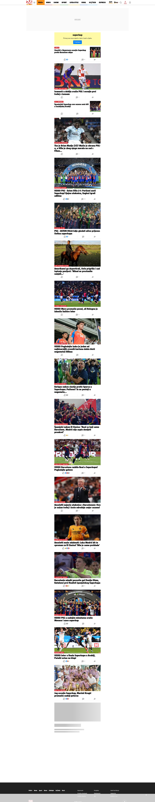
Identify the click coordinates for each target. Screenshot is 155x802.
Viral (63, 790)
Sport (40, 790)
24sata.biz (113, 793)
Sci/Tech (58, 790)
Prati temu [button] (77, 42)
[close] (146, 795)
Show (45, 790)
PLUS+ (30, 790)
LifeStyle (51, 790)
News (35, 790)
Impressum (80, 790)
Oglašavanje (97, 793)
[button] (120, 2)
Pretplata (96, 790)
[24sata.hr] (29, 2)
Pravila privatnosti (82, 793)
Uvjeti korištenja (114, 790)
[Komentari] (77, 114)
